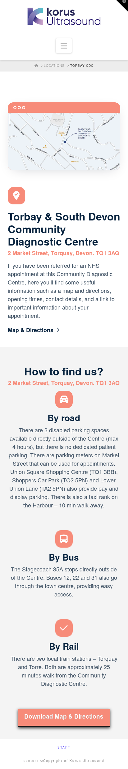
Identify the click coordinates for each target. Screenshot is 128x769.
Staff (63, 748)
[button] (64, 45)
